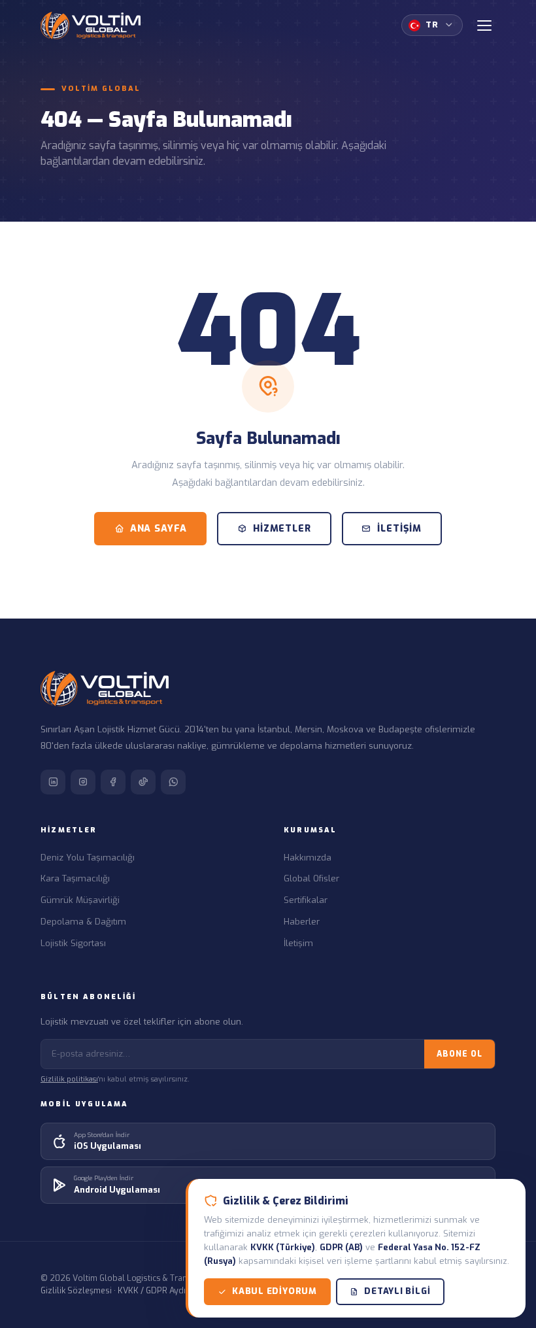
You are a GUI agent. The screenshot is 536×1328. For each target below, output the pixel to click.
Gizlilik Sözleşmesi (76, 1290)
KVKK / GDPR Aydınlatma (165, 1290)
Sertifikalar (305, 900)
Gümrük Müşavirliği (80, 900)
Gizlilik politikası (69, 1079)
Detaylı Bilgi (397, 1291)
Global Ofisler (311, 878)
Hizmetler (282, 528)
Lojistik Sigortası (73, 943)
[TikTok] (143, 782)
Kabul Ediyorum (274, 1291)
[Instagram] (83, 782)
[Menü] (484, 25)
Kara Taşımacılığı (75, 878)
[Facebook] (113, 782)
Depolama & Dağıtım (83, 921)
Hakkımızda (307, 857)
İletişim (399, 528)
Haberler (302, 921)
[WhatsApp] (173, 782)
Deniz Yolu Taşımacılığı (88, 857)
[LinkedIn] (53, 782)
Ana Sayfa (158, 528)
